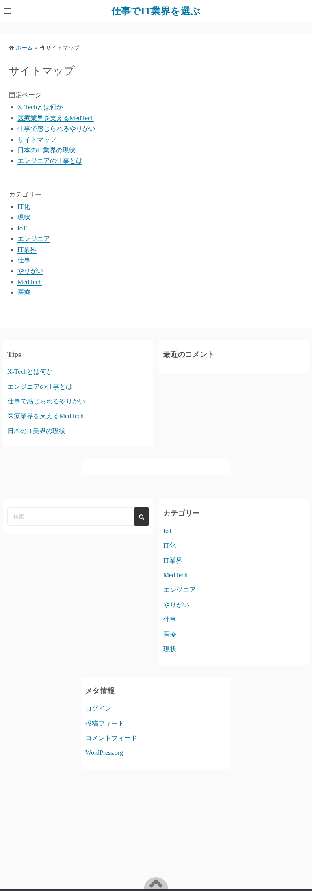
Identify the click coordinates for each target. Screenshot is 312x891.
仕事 (23, 260)
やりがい (30, 270)
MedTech (29, 281)
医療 (23, 292)
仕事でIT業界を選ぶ (156, 11)
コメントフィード (111, 738)
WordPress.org (104, 752)
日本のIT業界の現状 (46, 150)
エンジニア (33, 238)
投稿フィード (104, 723)
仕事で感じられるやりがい (56, 128)
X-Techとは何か (40, 107)
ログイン (98, 708)
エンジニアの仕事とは (49, 160)
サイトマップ (36, 139)
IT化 (23, 206)
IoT (22, 228)
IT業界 (27, 249)
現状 (23, 217)
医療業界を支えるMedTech (55, 118)
